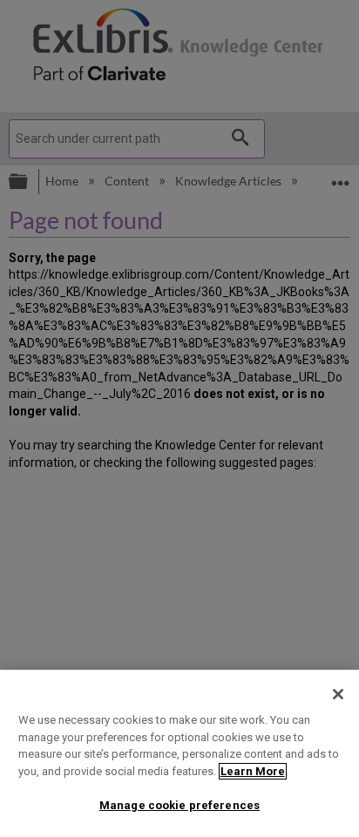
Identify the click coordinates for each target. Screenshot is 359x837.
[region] (179, 753)
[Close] (338, 694)
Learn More (252, 771)
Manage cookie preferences (179, 805)
